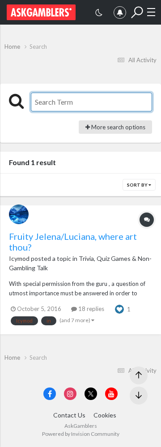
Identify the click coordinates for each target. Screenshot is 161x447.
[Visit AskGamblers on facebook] (49, 393)
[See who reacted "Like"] (119, 308)
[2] (99, 14)
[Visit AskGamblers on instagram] (70, 393)
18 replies (90, 308)
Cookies (104, 415)
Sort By (137, 184)
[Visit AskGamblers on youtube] (111, 393)
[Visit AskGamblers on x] (91, 393)
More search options (117, 127)
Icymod (19, 258)
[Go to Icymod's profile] (19, 214)
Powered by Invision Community (80, 433)
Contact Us (69, 415)
